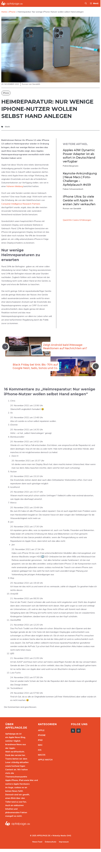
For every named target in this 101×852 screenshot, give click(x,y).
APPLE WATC (44, 759)
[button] (85, 3)
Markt (7, 126)
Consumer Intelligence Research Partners (20, 203)
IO (39, 750)
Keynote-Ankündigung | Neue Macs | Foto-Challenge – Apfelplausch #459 (80, 179)
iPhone (6, 93)
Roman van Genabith (72, 208)
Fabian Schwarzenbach (73, 189)
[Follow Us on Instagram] (78, 731)
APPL (40, 730)
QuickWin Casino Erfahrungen (77, 220)
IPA (39, 740)
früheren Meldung (14, 186)
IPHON (41, 735)
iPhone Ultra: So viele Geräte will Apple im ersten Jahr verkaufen (79, 200)
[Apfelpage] (12, 3)
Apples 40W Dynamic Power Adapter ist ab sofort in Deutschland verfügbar (79, 155)
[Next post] (96, 366)
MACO (41, 755)
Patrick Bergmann (70, 166)
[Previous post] (5, 347)
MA (39, 745)
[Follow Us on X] (73, 731)
